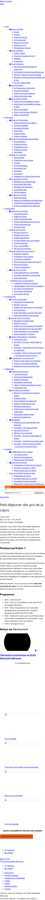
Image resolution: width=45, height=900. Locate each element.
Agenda (17, 35)
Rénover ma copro (18, 230)
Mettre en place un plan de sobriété (27, 75)
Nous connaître (17, 29)
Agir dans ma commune (20, 390)
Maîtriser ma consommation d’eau (26, 366)
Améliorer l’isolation (21, 254)
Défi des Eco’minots (21, 430)
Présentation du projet (22, 476)
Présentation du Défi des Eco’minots (27, 465)
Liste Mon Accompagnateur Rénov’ (27, 203)
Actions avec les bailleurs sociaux (26, 101)
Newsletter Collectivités (23, 382)
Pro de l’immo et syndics (20, 318)
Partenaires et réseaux (22, 48)
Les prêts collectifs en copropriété (27, 275)
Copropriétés (10, 208)
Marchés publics (11, 886)
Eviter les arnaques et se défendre (27, 206)
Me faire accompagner (22, 249)
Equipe (16, 32)
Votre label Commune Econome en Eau (29, 72)
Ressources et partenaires (24, 460)
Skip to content (6, 1)
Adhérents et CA (20, 45)
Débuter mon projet (21, 235)
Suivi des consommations (23, 289)
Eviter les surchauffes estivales (25, 364)
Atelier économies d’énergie (24, 93)
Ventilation (18, 171)
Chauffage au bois (21, 147)
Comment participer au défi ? (25, 468)
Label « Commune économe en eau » (28, 385)
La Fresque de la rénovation (24, 88)
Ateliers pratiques (20, 136)
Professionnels (10, 297)
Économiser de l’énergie (23, 291)
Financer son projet (18, 195)
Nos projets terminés (19, 99)
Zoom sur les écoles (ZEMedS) (25, 112)
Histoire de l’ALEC (20, 37)
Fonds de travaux (20, 278)
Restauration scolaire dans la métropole (29, 484)
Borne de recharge (21, 265)
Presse (7, 883)
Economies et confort (19, 179)
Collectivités (9, 369)
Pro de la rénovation (19, 299)
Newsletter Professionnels (24, 302)
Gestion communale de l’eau (24, 404)
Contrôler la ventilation (22, 259)
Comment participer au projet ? (26, 479)
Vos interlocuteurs (21, 214)
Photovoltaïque (20, 142)
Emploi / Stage (19, 53)
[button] (6, 490)
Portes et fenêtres (20, 166)
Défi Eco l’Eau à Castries (23, 433)
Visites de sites (19, 134)
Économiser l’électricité (22, 184)
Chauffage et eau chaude (23, 160)
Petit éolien (18, 152)
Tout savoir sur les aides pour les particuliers (21, 767)
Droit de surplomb (21, 243)
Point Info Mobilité (21, 125)
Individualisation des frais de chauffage (29, 286)
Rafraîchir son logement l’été (24, 182)
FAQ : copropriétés (21, 246)
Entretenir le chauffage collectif (26, 283)
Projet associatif (20, 40)
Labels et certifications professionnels (28, 200)
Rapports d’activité (21, 43)
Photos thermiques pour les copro (27, 222)
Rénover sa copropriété (14, 796)
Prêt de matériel (20, 192)
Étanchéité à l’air (20, 168)
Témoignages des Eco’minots (25, 471)
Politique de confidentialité (15, 878)
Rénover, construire (18, 155)
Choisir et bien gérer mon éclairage (27, 361)
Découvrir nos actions (19, 120)
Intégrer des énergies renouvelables (25, 139)
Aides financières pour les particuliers (28, 313)
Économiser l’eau (20, 190)
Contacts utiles (19, 227)
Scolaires (8, 449)
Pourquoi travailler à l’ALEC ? (25, 56)
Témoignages (19, 158)
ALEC (7, 27)
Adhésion (17, 59)
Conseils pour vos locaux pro (22, 358)
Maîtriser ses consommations (22, 281)
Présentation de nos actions (22, 452)
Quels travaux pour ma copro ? (23, 251)
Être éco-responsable (22, 83)
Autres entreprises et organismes (23, 337)
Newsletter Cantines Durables (25, 481)
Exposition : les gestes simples (25, 428)
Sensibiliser (15, 420)
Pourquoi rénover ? (21, 232)
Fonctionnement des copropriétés (27, 241)
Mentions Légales (11, 875)
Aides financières (20, 198)
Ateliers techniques (21, 380)
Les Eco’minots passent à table (23, 473)
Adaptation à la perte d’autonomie (27, 176)
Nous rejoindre (17, 51)
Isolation (17, 163)
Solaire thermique (20, 144)
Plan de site (9, 873)
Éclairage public (20, 398)
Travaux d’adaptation (22, 267)
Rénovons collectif (21, 110)
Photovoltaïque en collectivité (25, 401)
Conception (18, 174)
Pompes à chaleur (20, 150)
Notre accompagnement (23, 377)
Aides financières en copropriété (26, 273)
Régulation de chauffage (23, 187)
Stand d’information (21, 91)
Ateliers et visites (20, 217)
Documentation (20, 310)
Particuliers (9, 117)
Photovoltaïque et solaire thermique (27, 262)
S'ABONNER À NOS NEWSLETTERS (17, 836)
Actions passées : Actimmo (24, 334)
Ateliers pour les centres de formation (28, 307)
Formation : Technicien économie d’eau (28, 441)
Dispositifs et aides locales (24, 414)
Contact (8, 487)
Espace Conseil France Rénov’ (25, 123)
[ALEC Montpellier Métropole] (7, 22)
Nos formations (17, 64)
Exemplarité (18, 61)
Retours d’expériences (22, 417)
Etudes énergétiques (22, 238)
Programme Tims (20, 339)
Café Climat (18, 131)
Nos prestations (17, 85)
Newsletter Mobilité (21, 128)
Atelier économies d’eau (23, 96)
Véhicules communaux (22, 406)
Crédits (7, 881)
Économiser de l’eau (21, 294)
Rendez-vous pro (20, 305)
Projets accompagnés (22, 224)
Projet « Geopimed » (22, 115)
